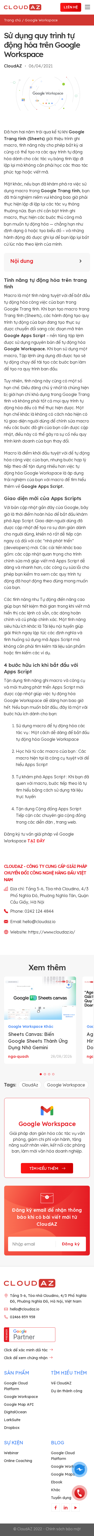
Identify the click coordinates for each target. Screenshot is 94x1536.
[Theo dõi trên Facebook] (55, 1507)
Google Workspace (41, 20)
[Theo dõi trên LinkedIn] (65, 1507)
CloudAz (30, 1084)
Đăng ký (71, 1243)
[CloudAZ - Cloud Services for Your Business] (23, 7)
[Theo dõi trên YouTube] (75, 1507)
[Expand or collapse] (80, 261)
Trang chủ (12, 20)
